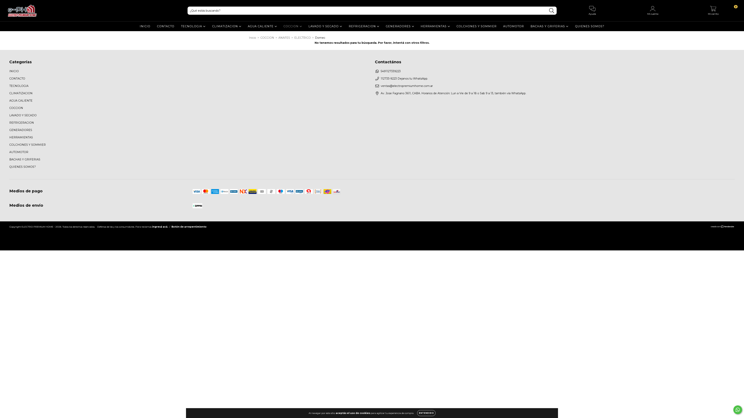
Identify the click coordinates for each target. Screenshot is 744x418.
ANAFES (284, 37)
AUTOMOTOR (513, 26)
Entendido (426, 413)
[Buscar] (551, 10)
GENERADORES (399, 26)
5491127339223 (391, 71)
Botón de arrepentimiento (189, 226)
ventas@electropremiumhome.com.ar (407, 86)
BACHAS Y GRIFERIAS (548, 26)
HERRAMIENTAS (434, 26)
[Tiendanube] (722, 227)
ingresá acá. (160, 226)
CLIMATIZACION (225, 26)
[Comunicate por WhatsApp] (737, 409)
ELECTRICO (302, 37)
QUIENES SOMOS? (589, 26)
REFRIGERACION (363, 26)
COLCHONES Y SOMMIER (476, 26)
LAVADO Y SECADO (324, 26)
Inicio (252, 37)
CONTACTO (165, 26)
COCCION (291, 26)
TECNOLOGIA (192, 26)
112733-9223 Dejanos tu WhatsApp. (404, 78)
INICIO (145, 26)
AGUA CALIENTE (261, 26)
